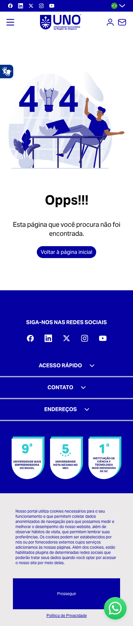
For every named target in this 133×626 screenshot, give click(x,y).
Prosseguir (66, 593)
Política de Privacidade (66, 615)
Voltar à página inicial (66, 252)
